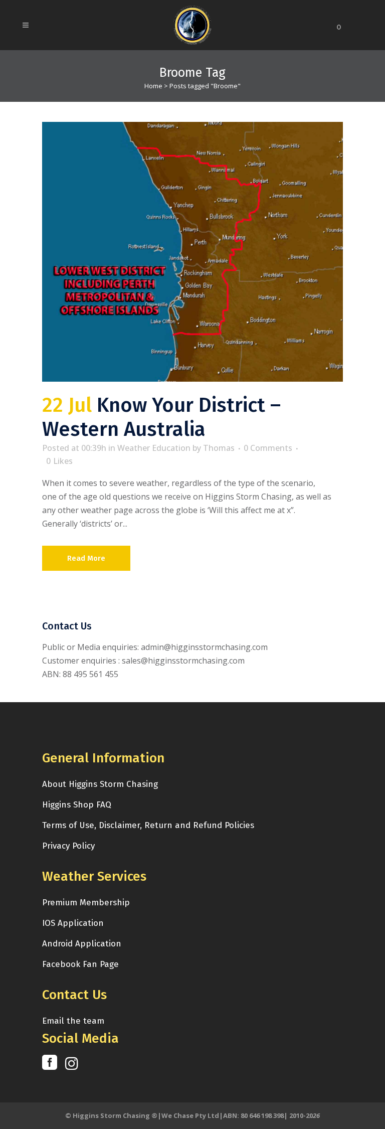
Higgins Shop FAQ (76, 804)
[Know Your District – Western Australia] (192, 252)
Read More (86, 558)
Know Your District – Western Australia (161, 417)
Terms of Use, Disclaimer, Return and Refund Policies (148, 825)
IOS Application (73, 923)
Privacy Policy (68, 846)
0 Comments (268, 447)
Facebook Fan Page (80, 964)
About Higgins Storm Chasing (100, 784)
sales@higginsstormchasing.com (183, 660)
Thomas (219, 447)
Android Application (81, 943)
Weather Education (153, 447)
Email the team (73, 1021)
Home (153, 85)
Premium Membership (86, 902)
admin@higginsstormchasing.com (204, 647)
